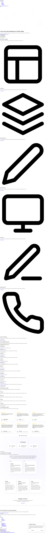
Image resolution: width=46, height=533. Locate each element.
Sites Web (5, 344)
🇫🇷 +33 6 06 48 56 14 (3, 529)
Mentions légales (13, 532)
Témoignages (3, 4)
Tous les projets (2, 344)
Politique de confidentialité (3, 532)
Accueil (2, 2)
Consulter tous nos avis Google (23, 435)
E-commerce (3, 524)
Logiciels (8, 344)
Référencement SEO (4, 525)
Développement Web (4, 523)
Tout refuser (42, 530)
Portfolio (2, 3)
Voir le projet (1, 355)
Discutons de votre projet (3, 385)
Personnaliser (32, 530)
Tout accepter (37, 530)
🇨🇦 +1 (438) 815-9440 (3, 530)
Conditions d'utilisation (8, 532)
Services (2, 518)
